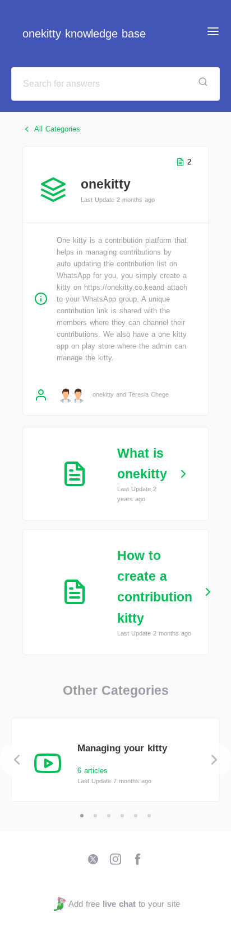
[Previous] (17, 759)
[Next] (214, 759)
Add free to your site (123, 904)
